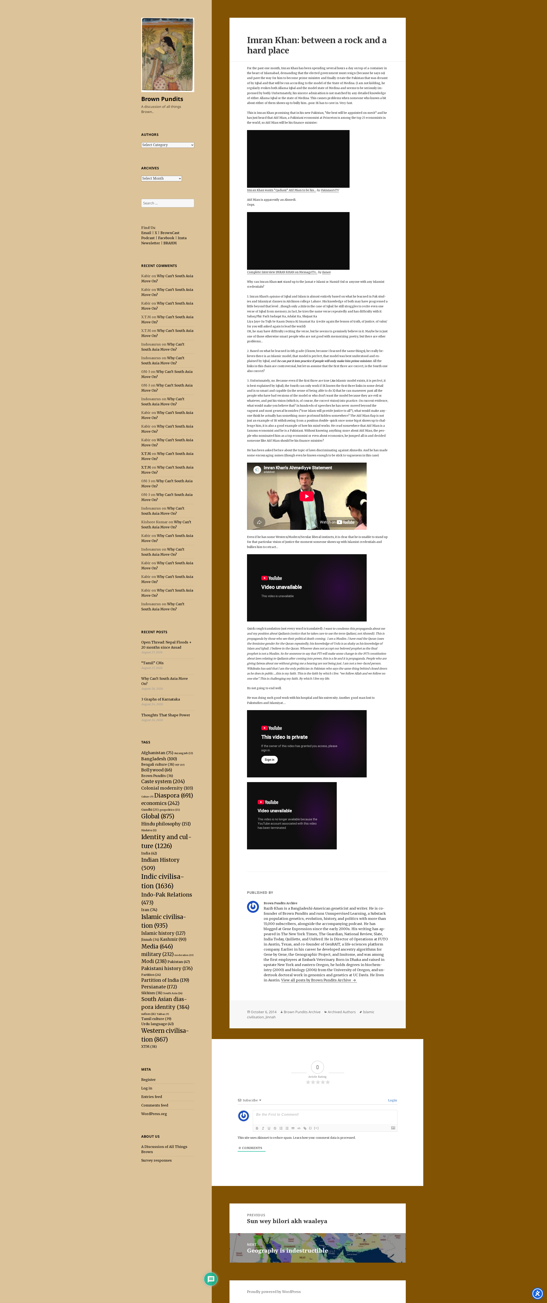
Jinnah (150, 940)
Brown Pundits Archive (302, 1012)
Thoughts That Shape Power (165, 715)
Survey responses (156, 1160)
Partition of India (165, 980)
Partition (151, 975)
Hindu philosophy (166, 824)
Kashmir (173, 939)
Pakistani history (167, 968)
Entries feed (151, 1097)
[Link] (305, 1128)
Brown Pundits (162, 99)
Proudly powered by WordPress (274, 1292)
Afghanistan (157, 752)
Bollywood (156, 770)
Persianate (159, 987)
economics (160, 803)
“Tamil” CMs (152, 663)
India (149, 853)
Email (146, 233)
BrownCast (169, 233)
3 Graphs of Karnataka (160, 699)
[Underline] (269, 1128)
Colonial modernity (167, 788)
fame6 (326, 272)
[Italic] (263, 1128)
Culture (147, 796)
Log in (146, 1088)
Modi (154, 961)
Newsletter (150, 243)
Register (148, 1079)
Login (392, 1100)
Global (157, 816)
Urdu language (157, 1024)
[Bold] (257, 1128)
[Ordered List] (281, 1128)
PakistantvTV (330, 190)
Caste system (163, 781)
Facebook (166, 238)
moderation (184, 955)
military (157, 954)
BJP (180, 764)
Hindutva (149, 830)
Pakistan (179, 962)
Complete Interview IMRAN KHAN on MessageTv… (282, 272)
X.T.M (146, 453)
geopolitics (170, 809)
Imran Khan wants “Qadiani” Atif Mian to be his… (281, 190)
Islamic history (163, 933)
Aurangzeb (183, 753)
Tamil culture (156, 1019)
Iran (149, 909)
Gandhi (150, 810)
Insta (182, 238)
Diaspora (173, 795)
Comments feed (154, 1105)
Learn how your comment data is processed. (324, 1138)
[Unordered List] (287, 1128)
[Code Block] (299, 1128)
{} (310, 1128)
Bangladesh (159, 758)
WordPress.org (154, 1114)
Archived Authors (342, 1012)
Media (157, 946)
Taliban (163, 1014)
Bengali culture (157, 764)
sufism (148, 1014)
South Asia (172, 993)
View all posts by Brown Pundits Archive (316, 980)
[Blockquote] (293, 1128)
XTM (149, 1047)
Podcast (148, 238)
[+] (316, 1128)
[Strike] (275, 1128)
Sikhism (151, 993)
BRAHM (170, 243)
